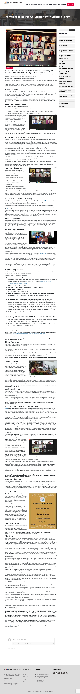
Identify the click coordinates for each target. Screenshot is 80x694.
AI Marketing (62, 37)
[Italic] (15, 643)
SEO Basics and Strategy (65, 86)
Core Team (35, 4)
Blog (60, 4)
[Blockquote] (24, 643)
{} (29, 643)
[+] (31, 643)
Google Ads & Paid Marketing (64, 62)
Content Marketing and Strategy (65, 41)
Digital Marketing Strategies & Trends (64, 46)
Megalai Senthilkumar (13, 625)
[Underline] (17, 643)
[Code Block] (26, 643)
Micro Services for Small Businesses (65, 82)
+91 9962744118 (40, 673)
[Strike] (19, 643)
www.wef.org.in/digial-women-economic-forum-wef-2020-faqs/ (29, 333)
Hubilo (6, 408)
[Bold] (13, 643)
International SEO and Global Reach (65, 72)
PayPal (8, 208)
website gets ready (27, 336)
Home (6, 14)
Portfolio (46, 4)
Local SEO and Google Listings (65, 77)
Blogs (11, 14)
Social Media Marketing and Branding (65, 95)
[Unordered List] (22, 643)
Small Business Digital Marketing (65, 90)
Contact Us (70, 5)
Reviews (41, 4)
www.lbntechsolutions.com (43, 676)
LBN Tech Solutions (48, 200)
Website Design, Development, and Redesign (64, 105)
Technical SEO (63, 100)
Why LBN (29, 4)
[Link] (27, 643)
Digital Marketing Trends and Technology (66, 51)
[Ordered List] (20, 643)
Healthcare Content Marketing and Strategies (66, 67)
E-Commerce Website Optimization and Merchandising (65, 57)
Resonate (10, 190)
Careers (65, 4)
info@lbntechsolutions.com (43, 674)
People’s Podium (54, 4)
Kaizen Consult (43, 253)
